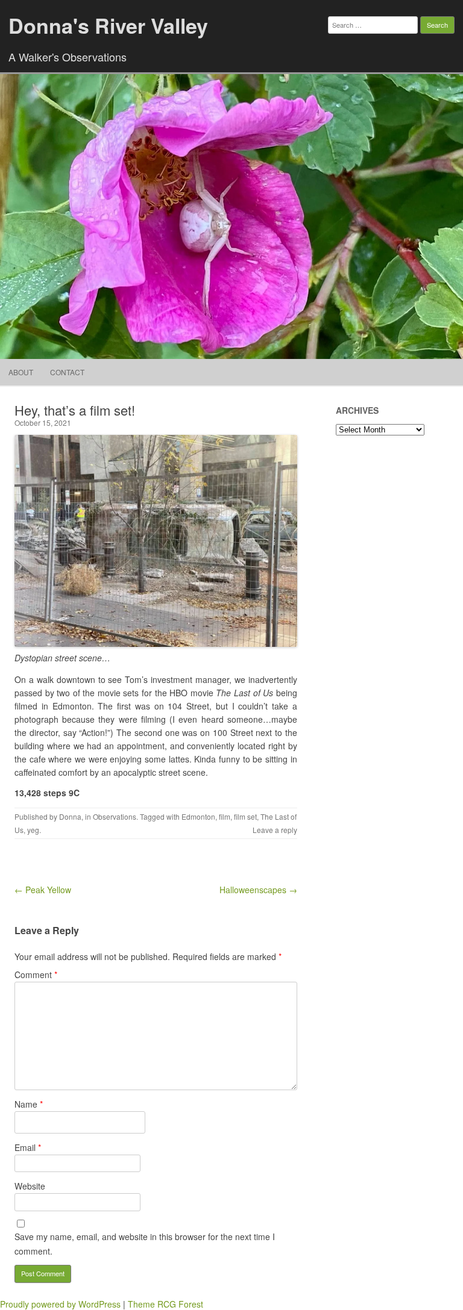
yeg (33, 830)
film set (245, 816)
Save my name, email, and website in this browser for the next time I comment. (144, 1243)
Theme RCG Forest (165, 1304)
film (224, 816)
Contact (67, 372)
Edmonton (198, 816)
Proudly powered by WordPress (60, 1304)
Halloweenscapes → (258, 890)
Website (29, 1186)
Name (28, 1104)
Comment (35, 974)
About (20, 372)
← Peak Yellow (42, 890)
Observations (114, 816)
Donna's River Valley (108, 25)
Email (27, 1147)
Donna (70, 816)
